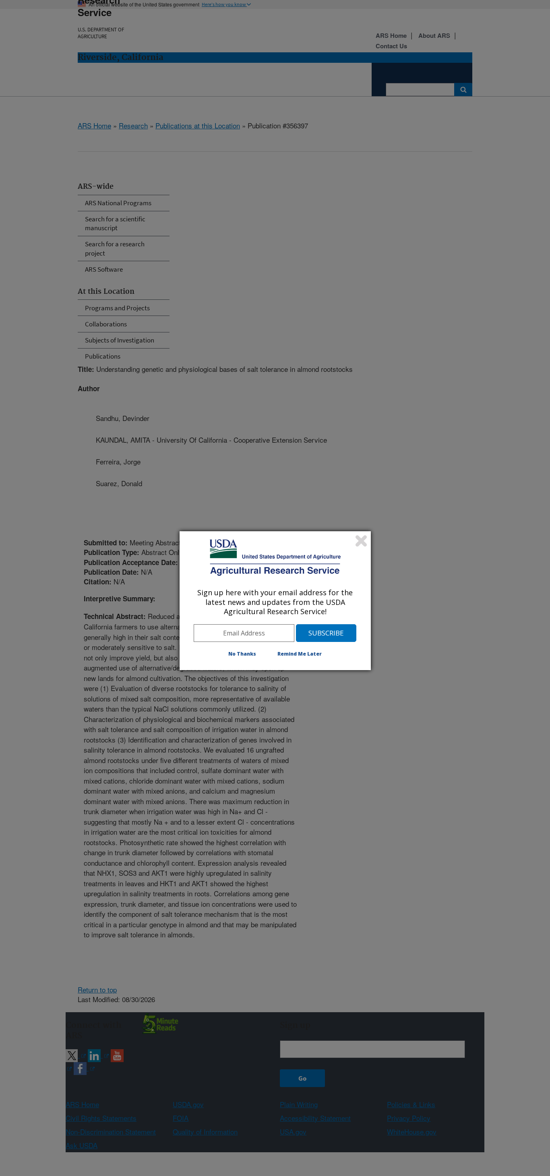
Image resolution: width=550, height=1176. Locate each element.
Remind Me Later (299, 653)
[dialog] (275, 600)
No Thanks (242, 653)
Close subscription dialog (361, 541)
